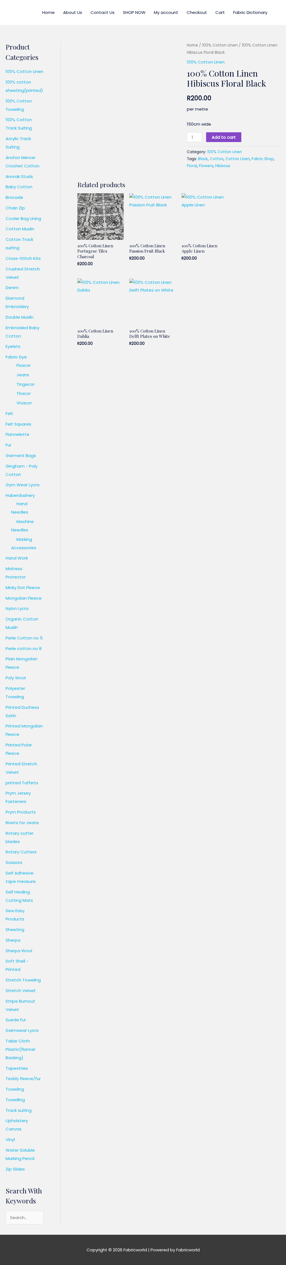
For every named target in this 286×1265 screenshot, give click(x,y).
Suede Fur (16, 1020)
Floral (192, 165)
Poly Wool (16, 678)
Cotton (216, 159)
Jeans (22, 375)
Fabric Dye (16, 357)
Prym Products (21, 812)
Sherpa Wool (19, 951)
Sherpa (13, 940)
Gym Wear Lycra (22, 485)
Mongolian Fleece (24, 598)
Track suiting (19, 1110)
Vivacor (24, 403)
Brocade (14, 197)
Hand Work (17, 558)
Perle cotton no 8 (24, 648)
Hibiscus (222, 165)
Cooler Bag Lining (23, 218)
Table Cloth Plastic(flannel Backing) (20, 1049)
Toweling (15, 1089)
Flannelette (17, 434)
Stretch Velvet (21, 990)
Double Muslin (20, 317)
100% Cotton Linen (24, 71)
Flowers (206, 165)
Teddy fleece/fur (23, 1078)
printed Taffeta (22, 783)
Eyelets (13, 346)
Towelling (15, 1100)
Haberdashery (20, 495)
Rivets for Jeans (22, 823)
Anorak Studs (19, 176)
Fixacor (23, 365)
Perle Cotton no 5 (24, 638)
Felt (9, 413)
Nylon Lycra (17, 608)
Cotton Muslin (20, 229)
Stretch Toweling (23, 980)
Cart (220, 12)
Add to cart (224, 137)
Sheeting (15, 929)
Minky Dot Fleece (23, 587)
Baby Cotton (19, 187)
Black (203, 159)
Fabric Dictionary (250, 12)
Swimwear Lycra (22, 1030)
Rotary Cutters (21, 852)
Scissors (14, 862)
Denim (12, 287)
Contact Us (102, 12)
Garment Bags (21, 455)
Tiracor (23, 393)
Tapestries (17, 1068)
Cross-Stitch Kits (23, 258)
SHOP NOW (134, 12)
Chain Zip (15, 208)
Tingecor (25, 384)
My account (166, 12)
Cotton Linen (237, 159)
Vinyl (10, 1139)
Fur (8, 445)
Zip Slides (15, 1169)
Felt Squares (18, 424)
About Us (72, 12)
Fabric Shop (263, 159)
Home (48, 12)
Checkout (197, 12)
